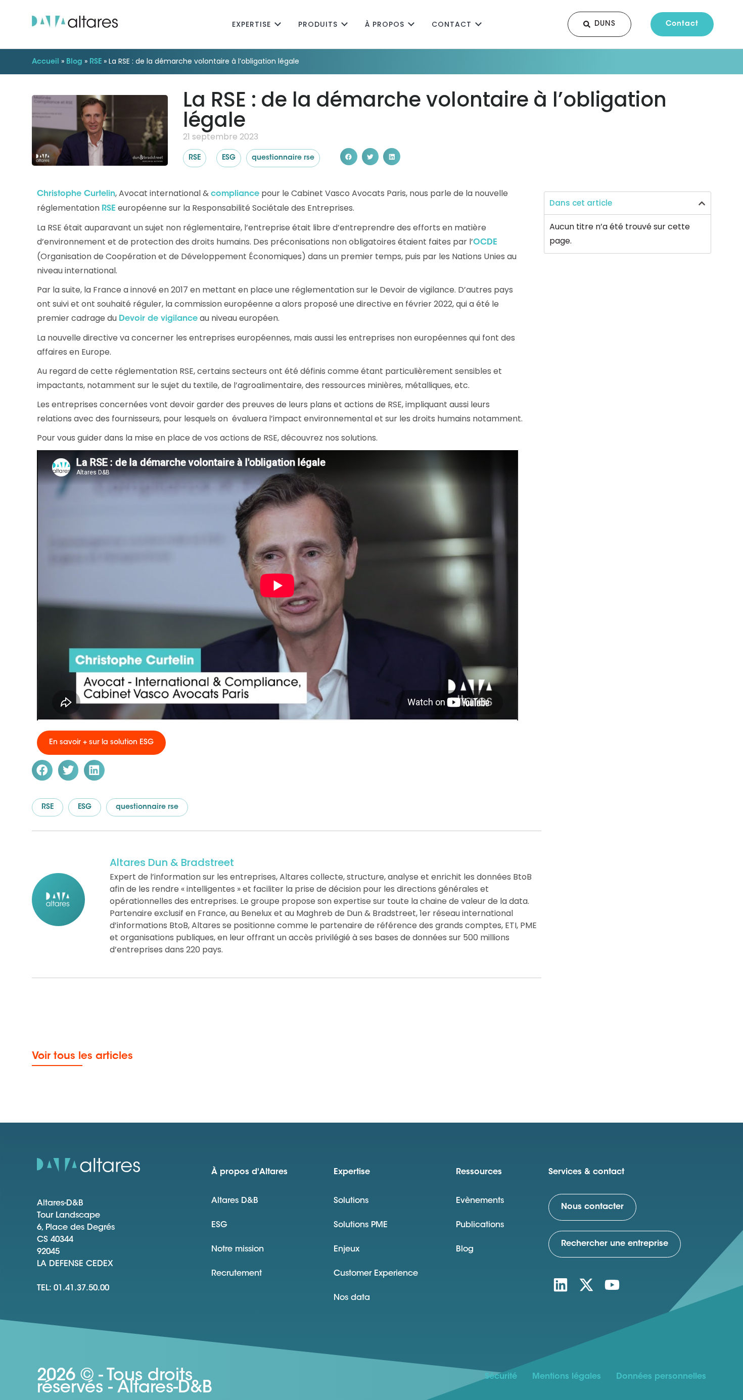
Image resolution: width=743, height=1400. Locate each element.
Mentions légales (566, 1377)
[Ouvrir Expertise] (277, 23)
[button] (348, 156)
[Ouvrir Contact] (478, 23)
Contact (452, 24)
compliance (235, 194)
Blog (74, 62)
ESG (229, 158)
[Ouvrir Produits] (344, 23)
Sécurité (501, 1377)
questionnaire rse (283, 158)
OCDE (485, 242)
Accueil (45, 62)
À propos (384, 24)
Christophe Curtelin (76, 194)
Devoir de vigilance (158, 319)
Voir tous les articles (82, 1056)
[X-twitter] (586, 1285)
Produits (318, 24)
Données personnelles (661, 1377)
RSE (95, 62)
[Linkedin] (560, 1285)
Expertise (251, 24)
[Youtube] (612, 1285)
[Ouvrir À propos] (411, 23)
